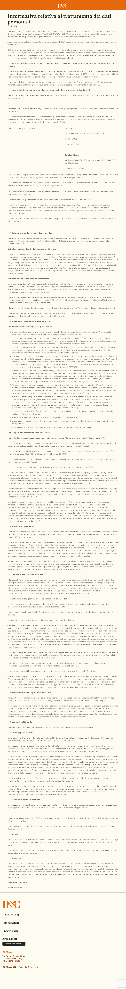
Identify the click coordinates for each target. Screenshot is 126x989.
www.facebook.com (38, 687)
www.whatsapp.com (89, 687)
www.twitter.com (55, 687)
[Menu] (6, 6)
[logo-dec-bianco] (63, 5)
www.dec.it (93, 77)
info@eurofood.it (78, 168)
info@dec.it (76, 144)
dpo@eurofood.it (76, 177)
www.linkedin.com (71, 687)
